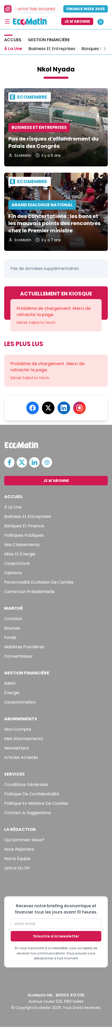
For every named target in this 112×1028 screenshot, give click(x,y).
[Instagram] (79, 408)
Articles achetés (21, 757)
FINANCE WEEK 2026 (85, 8)
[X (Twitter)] (48, 408)
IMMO (10, 683)
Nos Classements (22, 545)
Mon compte (17, 729)
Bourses (12, 628)
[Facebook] (32, 408)
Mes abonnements (23, 739)
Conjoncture (17, 563)
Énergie (12, 693)
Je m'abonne (77, 21)
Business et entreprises (27, 516)
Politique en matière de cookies (36, 803)
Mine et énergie (19, 554)
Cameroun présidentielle (29, 592)
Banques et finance (24, 526)
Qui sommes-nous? (24, 840)
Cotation (13, 619)
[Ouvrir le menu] (7, 21)
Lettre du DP (17, 868)
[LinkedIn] (64, 408)
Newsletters (16, 748)
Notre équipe (17, 859)
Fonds (10, 637)
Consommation (20, 702)
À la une (13, 507)
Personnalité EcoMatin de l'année (38, 582)
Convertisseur (18, 656)
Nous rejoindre (19, 849)
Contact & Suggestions (27, 813)
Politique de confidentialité (31, 794)
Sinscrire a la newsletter (56, 936)
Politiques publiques (24, 535)
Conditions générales (26, 785)
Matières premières (24, 647)
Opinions (13, 573)
